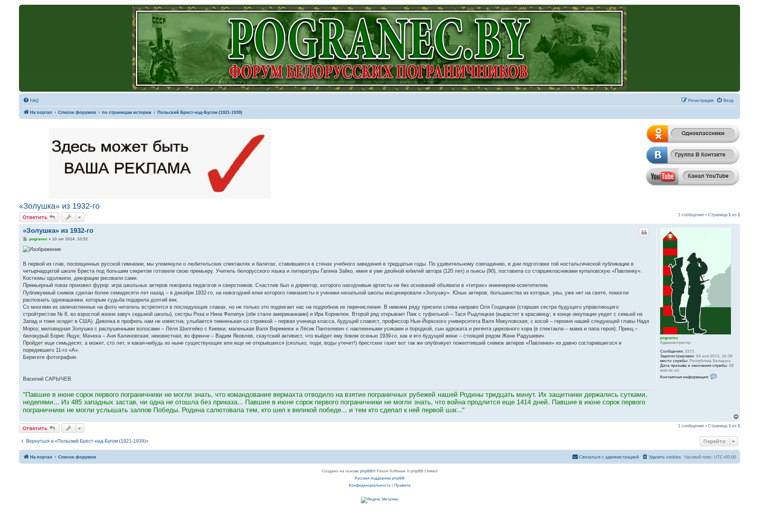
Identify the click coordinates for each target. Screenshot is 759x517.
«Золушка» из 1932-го (59, 206)
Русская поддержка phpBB (380, 478)
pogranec (669, 338)
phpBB (366, 471)
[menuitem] (31, 100)
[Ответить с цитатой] (644, 232)
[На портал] (379, 48)
